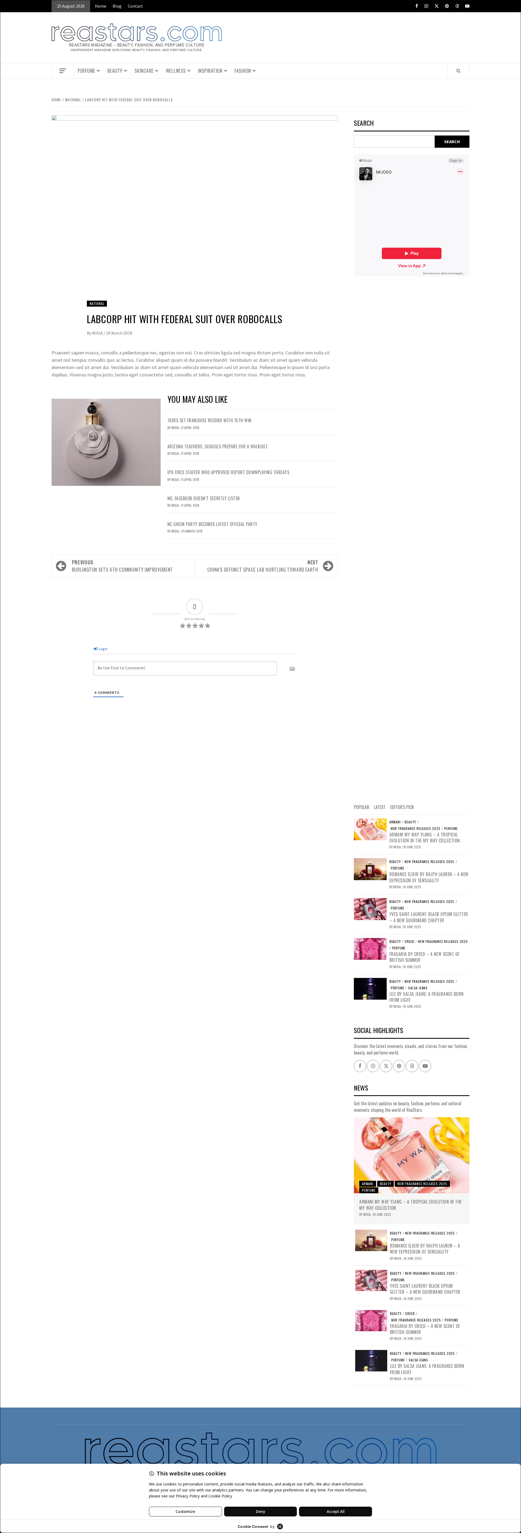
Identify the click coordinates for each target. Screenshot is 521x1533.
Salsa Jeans (418, 988)
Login (102, 648)
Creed (409, 941)
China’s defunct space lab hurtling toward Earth (262, 566)
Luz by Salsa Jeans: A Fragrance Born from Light (426, 997)
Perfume (86, 70)
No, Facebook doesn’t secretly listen (203, 498)
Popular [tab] (361, 807)
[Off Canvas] (62, 70)
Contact (135, 6)
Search (364, 123)
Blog (117, 6)
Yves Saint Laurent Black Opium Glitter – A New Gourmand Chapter (428, 917)
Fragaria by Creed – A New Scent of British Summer (424, 957)
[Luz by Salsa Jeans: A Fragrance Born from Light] (370, 988)
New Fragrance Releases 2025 (415, 828)
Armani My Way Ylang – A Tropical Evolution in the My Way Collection (424, 837)
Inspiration (210, 70)
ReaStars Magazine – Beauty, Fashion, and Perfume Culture (137, 45)
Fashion (242, 70)
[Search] (458, 70)
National (97, 303)
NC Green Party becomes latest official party (212, 524)
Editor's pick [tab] (402, 807)
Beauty (114, 70)
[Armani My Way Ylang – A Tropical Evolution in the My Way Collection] (370, 829)
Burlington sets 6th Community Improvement (122, 566)
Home (100, 6)
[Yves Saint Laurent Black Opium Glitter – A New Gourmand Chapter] (370, 908)
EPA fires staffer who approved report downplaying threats (228, 472)
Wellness (176, 70)
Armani (395, 822)
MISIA (98, 333)
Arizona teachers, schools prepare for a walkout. (217, 446)
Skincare (144, 70)
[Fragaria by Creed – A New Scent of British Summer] (370, 948)
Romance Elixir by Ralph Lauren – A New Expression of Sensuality (429, 877)
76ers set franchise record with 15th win (209, 420)
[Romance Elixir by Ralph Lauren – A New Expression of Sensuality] (370, 868)
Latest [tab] (380, 807)
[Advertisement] (411, 539)
